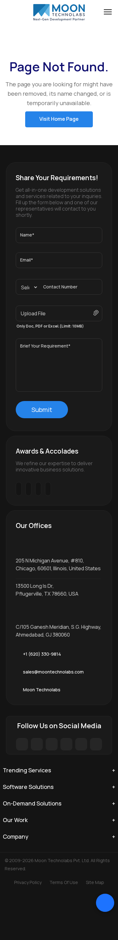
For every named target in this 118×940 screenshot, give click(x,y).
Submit (41, 409)
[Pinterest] (66, 744)
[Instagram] (52, 744)
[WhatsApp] (65, 654)
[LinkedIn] (81, 744)
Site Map (95, 882)
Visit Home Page (59, 118)
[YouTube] (96, 744)
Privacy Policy (28, 882)
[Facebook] (22, 744)
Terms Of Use (63, 882)
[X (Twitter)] (37, 744)
